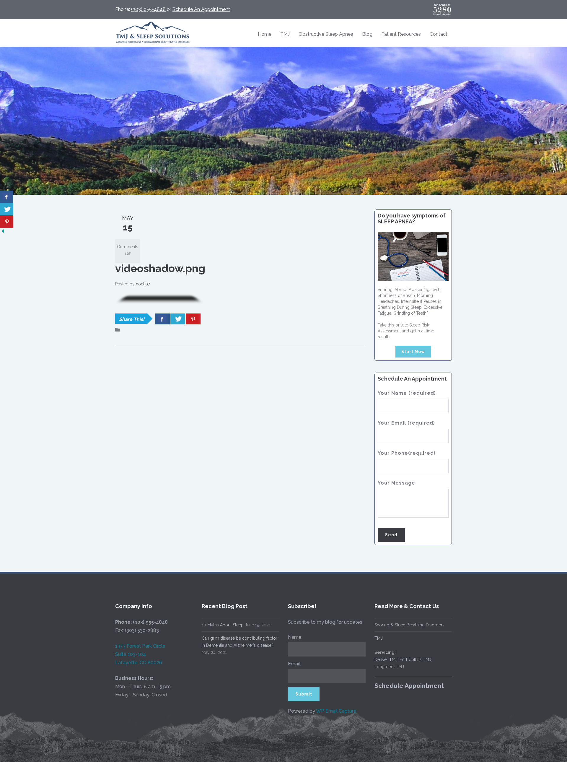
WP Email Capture (336, 711)
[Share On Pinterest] (193, 318)
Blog (367, 34)
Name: (295, 637)
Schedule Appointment (409, 685)
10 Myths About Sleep (223, 625)
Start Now (413, 351)
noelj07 (143, 284)
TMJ (285, 34)
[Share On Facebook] (162, 318)
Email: (294, 664)
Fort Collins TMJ (415, 659)
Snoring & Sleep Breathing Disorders (409, 625)
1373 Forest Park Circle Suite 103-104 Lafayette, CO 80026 (140, 654)
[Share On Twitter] (177, 318)
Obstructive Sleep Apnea (326, 34)
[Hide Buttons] (3, 230)
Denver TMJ (385, 659)
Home (264, 34)
